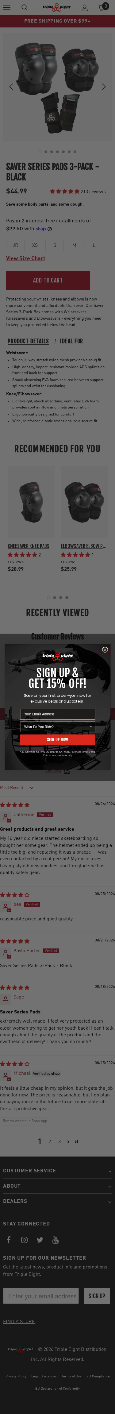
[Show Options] (90, 727)
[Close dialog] (104, 649)
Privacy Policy (69, 751)
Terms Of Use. (88, 751)
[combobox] (56, 727)
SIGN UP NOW (57, 739)
